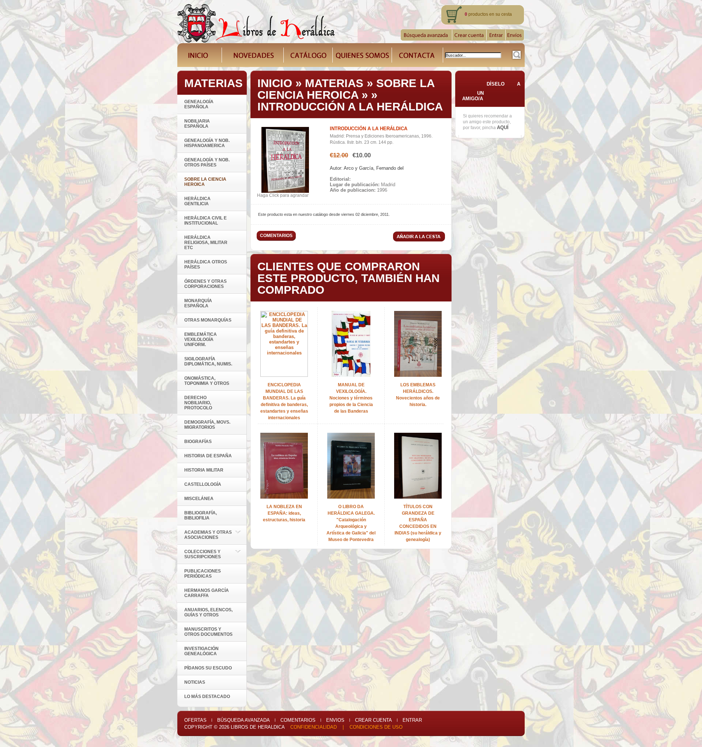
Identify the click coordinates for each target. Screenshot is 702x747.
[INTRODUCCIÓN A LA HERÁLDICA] (285, 191)
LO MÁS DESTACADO (207, 696)
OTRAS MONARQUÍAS (207, 320)
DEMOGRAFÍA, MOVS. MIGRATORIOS (207, 425)
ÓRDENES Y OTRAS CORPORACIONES (205, 284)
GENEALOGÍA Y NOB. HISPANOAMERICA (207, 143)
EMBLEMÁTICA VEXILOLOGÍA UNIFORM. (200, 339)
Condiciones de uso (376, 727)
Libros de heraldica (257, 727)
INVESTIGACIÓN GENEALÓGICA (201, 651)
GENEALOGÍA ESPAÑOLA (199, 104)
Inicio (274, 83)
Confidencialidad (313, 727)
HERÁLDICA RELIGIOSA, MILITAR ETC (205, 242)
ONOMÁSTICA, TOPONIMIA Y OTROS (206, 381)
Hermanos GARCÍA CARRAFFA (206, 593)
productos (476, 14)
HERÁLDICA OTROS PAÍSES (205, 264)
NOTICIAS (194, 682)
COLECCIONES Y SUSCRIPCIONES (202, 554)
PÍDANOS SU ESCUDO (208, 668)
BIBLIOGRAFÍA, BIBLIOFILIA (200, 515)
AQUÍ (503, 127)
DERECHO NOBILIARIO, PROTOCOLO (198, 402)
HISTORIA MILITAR (203, 470)
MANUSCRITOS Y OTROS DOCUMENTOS (208, 632)
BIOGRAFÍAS (198, 441)
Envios (335, 720)
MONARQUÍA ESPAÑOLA (198, 303)
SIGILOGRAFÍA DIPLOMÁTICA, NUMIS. (208, 361)
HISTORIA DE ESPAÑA (208, 455)
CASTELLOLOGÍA (202, 484)
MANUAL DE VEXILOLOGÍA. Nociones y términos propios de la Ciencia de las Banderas (351, 398)
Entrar (412, 720)
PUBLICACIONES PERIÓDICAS (202, 573)
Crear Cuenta (373, 720)
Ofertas (195, 720)
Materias (334, 83)
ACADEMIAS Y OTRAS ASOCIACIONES (208, 535)
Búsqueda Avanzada (243, 720)
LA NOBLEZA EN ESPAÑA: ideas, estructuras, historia (284, 513)
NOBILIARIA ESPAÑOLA (197, 124)
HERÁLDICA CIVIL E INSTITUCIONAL (205, 220)
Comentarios (298, 720)
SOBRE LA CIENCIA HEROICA (345, 89)
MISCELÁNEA (199, 498)
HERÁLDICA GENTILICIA (197, 201)
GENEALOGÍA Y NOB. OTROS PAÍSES (207, 162)
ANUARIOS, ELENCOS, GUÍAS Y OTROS (208, 612)
